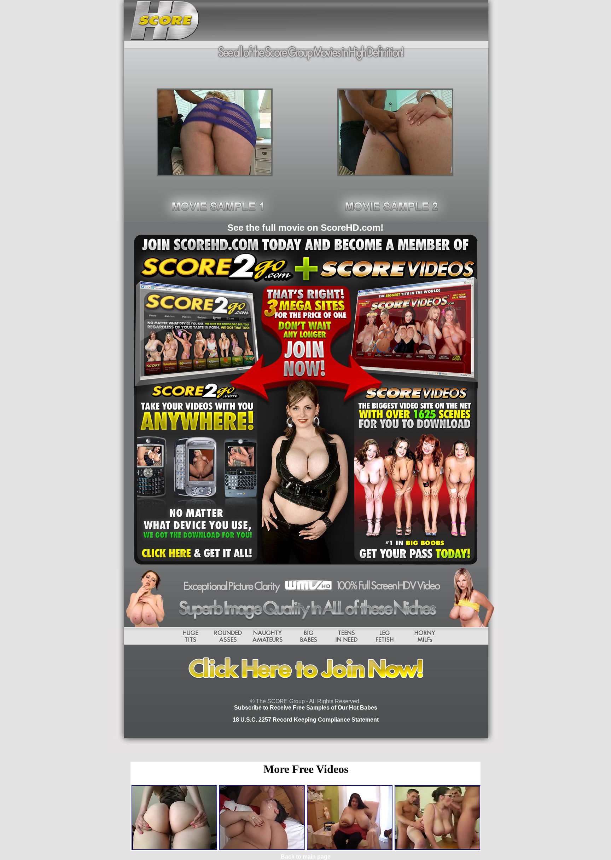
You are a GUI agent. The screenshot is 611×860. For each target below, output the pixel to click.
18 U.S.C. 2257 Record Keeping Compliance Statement (306, 720)
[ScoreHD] (215, 174)
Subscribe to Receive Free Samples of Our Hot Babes (305, 708)
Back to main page (306, 857)
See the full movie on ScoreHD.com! (305, 227)
